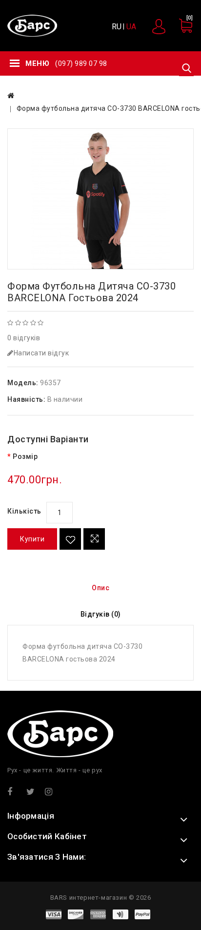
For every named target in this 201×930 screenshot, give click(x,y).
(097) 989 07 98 (81, 63)
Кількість (24, 511)
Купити (32, 539)
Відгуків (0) (100, 614)
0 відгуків (23, 338)
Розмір (25, 456)
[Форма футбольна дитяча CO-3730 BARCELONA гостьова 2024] (100, 198)
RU (116, 26)
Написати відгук (41, 353)
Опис (100, 588)
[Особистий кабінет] (159, 26)
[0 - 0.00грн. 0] (180, 30)
